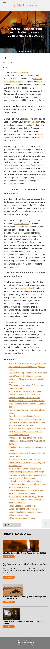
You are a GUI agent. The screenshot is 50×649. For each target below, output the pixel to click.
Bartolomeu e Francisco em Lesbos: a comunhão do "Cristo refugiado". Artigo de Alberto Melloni (27, 462)
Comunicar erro (12, 525)
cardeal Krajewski (11, 165)
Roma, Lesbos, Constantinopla (22, 506)
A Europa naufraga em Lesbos (22, 518)
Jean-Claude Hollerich (22, 72)
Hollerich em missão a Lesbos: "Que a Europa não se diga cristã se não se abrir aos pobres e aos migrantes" (28, 484)
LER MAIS (8, 557)
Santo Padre (36, 165)
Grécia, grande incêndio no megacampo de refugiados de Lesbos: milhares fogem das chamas (27, 367)
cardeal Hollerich (21, 224)
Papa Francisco (32, 122)
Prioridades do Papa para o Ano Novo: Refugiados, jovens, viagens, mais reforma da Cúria (27, 441)
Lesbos (39, 82)
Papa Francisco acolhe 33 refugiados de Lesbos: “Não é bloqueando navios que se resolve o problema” (27, 500)
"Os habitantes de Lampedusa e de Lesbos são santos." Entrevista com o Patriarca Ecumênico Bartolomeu (27, 432)
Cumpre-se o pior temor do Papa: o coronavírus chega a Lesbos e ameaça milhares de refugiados (25, 512)
